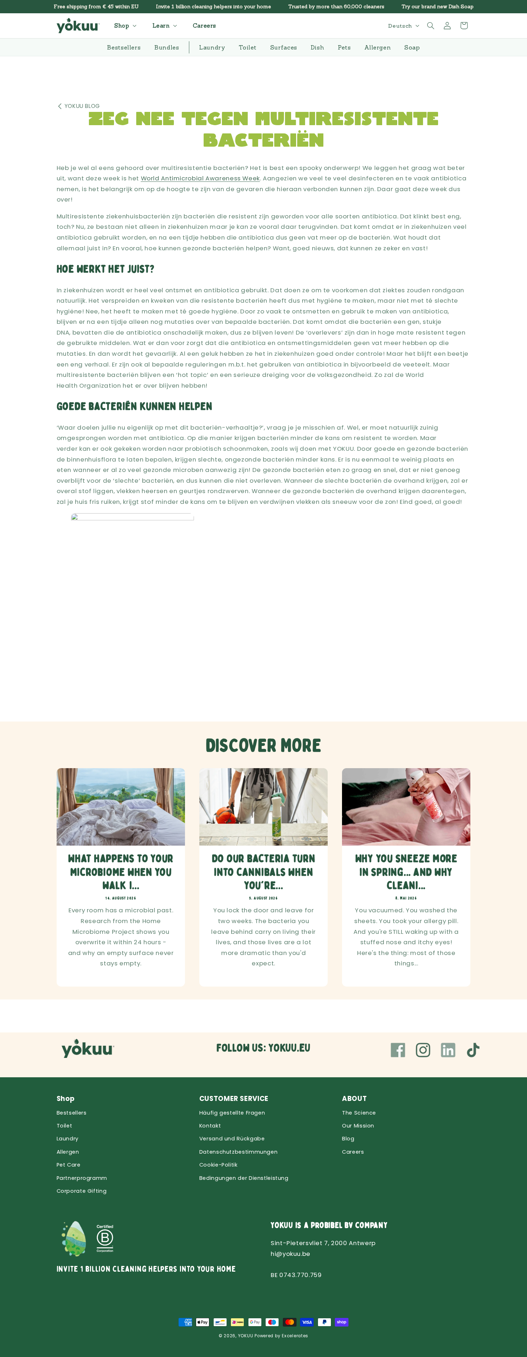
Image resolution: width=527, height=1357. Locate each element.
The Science (359, 1112)
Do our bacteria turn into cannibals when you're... (263, 872)
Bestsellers (72, 1112)
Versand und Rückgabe (232, 1138)
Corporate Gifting (82, 1191)
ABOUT (354, 1098)
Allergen (68, 1151)
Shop (66, 1098)
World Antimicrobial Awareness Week (200, 178)
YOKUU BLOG (82, 106)
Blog (348, 1138)
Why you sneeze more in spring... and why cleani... (406, 872)
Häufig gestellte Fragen (232, 1112)
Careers (353, 1151)
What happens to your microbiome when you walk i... (121, 872)
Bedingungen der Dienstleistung (244, 1178)
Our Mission (358, 1125)
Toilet (64, 1125)
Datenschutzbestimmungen (238, 1151)
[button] (124, 26)
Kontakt (210, 1125)
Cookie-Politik (218, 1164)
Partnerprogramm (82, 1178)
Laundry (68, 1138)
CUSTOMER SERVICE (234, 1098)
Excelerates (295, 1336)
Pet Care (69, 1164)
